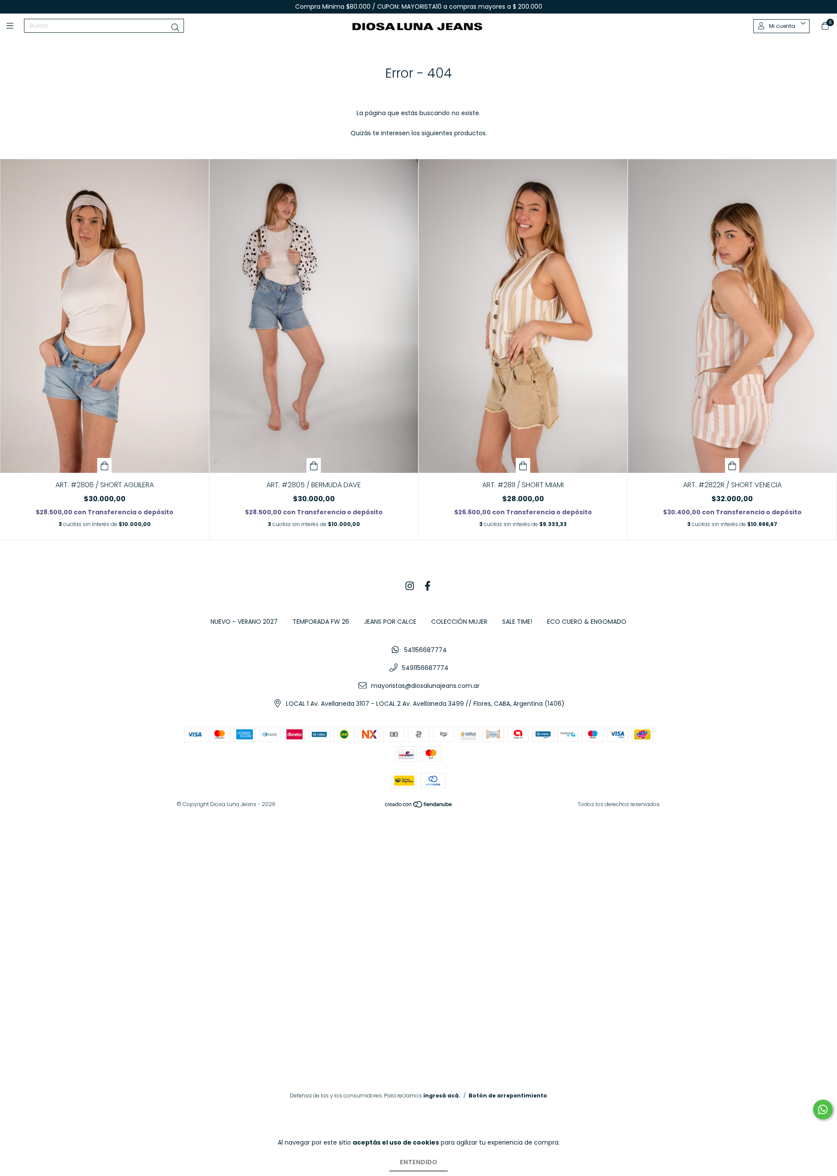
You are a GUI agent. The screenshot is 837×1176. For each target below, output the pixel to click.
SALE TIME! (517, 621)
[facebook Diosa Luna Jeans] (427, 586)
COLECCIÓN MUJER (459, 621)
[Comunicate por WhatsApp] (823, 1109)
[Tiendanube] (419, 806)
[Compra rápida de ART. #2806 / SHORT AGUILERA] (104, 465)
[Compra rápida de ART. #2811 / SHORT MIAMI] (523, 465)
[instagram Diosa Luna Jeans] (409, 586)
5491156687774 (425, 667)
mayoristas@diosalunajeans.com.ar (425, 685)
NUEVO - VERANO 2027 (244, 621)
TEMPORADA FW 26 (321, 621)
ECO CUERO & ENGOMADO (586, 621)
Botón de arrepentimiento (508, 1095)
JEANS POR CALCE (390, 621)
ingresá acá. (441, 1095)
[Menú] (15, 26)
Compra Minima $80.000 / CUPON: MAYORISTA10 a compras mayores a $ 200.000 (418, 6)
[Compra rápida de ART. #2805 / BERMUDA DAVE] (313, 465)
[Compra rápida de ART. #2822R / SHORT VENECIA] (732, 465)
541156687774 (425, 650)
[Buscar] (175, 27)
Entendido (418, 1162)
